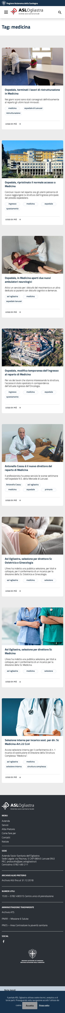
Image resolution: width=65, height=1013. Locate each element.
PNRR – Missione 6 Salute (15, 918)
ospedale (49, 203)
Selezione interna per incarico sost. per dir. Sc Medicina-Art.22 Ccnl (32, 742)
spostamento (12, 208)
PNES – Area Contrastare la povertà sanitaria (24, 925)
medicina (12, 108)
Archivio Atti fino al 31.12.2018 (17, 880)
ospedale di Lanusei (33, 108)
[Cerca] (60, 12)
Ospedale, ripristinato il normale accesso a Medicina (30, 184)
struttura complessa (36, 766)
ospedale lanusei (14, 301)
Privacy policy (44, 1005)
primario (48, 489)
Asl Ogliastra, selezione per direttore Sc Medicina (28, 651)
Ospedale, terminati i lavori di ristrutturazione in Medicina (32, 92)
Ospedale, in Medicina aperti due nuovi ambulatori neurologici (28, 280)
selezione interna (14, 766)
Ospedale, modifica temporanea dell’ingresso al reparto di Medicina (32, 372)
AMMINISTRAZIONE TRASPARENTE (18, 907)
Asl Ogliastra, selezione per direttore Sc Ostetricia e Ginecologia (28, 561)
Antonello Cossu (13, 484)
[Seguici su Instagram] (9, 941)
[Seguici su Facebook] (3, 941)
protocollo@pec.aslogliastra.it (22, 861)
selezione (48, 580)
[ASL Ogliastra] (4, 3)
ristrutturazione (13, 113)
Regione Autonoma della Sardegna (22, 3)
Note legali (10, 990)
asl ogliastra (12, 296)
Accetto (30, 1005)
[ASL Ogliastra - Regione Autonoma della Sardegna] (18, 805)
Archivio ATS (8, 912)
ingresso (12, 203)
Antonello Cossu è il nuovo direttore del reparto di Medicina (28, 468)
